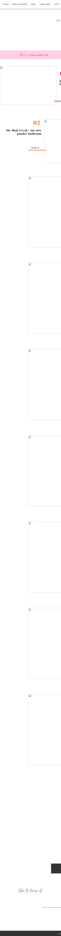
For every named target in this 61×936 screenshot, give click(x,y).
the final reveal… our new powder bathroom (23, 131)
